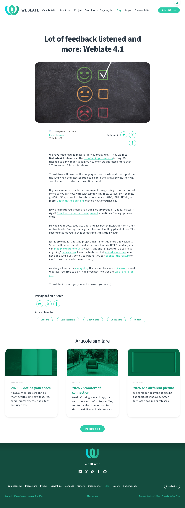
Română (170, 486)
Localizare (116, 319)
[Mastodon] (92, 471)
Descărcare (65, 10)
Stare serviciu (92, 496)
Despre (127, 10)
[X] (86, 471)
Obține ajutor (106, 10)
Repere (138, 319)
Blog (118, 10)
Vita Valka (176, 496)
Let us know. (69, 252)
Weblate (30, 10)
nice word (121, 268)
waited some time (115, 252)
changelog (81, 268)
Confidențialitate (153, 496)
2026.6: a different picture (153, 387)
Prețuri (78, 10)
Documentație (141, 10)
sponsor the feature (118, 256)
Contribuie (90, 10)
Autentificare (169, 10)
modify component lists (68, 248)
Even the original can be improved (77, 213)
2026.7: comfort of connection (86, 390)
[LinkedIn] (80, 471)
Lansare (60, 134)
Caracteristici (49, 10)
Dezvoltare (93, 319)
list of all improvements (98, 158)
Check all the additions (70, 201)
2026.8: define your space (31, 387)
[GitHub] (105, 471)
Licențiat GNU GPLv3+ (36, 496)
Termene (142, 496)
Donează (69, 486)
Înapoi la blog (92, 428)
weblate (92, 464)
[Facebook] (99, 471)
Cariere (81, 486)
